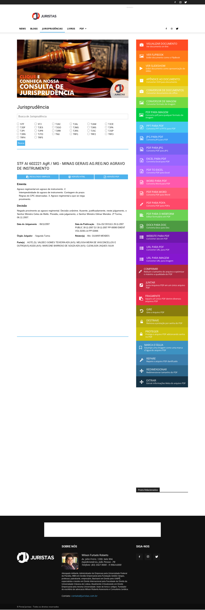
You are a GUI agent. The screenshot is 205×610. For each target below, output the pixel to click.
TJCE (111, 124)
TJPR (40, 131)
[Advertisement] (129, 16)
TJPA (110, 127)
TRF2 (93, 134)
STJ (39, 124)
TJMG (75, 127)
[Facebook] (175, 2)
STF (22, 124)
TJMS (93, 127)
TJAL (75, 124)
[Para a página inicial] (72, 97)
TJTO (40, 134)
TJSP (111, 131)
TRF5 (40, 137)
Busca (21, 143)
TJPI (22, 131)
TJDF (22, 127)
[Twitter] (185, 2)
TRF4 (22, 137)
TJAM (93, 124)
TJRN (22, 134)
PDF (82, 28)
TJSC (93, 131)
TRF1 (75, 134)
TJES (40, 127)
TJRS (75, 131)
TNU (57, 134)
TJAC (58, 124)
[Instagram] (180, 2)
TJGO (58, 127)
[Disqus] (72, 291)
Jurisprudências (52, 28)
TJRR (58, 131)
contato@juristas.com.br (84, 595)
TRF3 (110, 134)
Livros (71, 28)
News (22, 28)
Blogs (34, 28)
